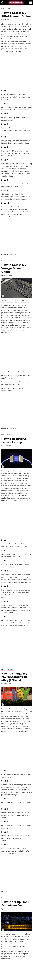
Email (8, 9)
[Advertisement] (16, 71)
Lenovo (11, 544)
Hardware (10, 434)
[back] (2, 2)
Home (3, 9)
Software (10, 261)
